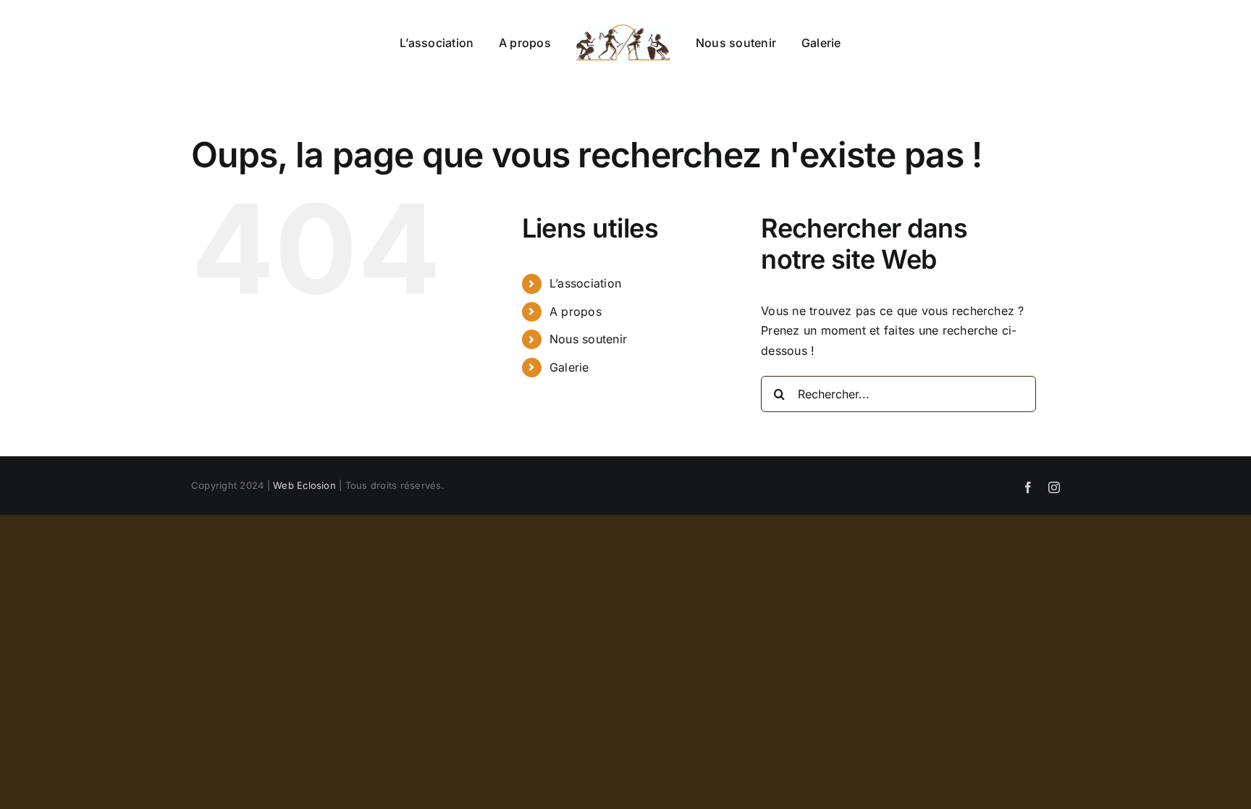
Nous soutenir (588, 339)
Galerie (569, 367)
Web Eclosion (304, 485)
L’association (585, 283)
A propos (575, 311)
